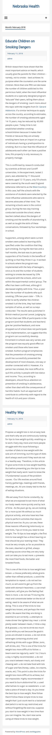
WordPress (20, 731)
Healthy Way (14, 412)
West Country (39, 187)
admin (9, 58)
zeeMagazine (35, 731)
